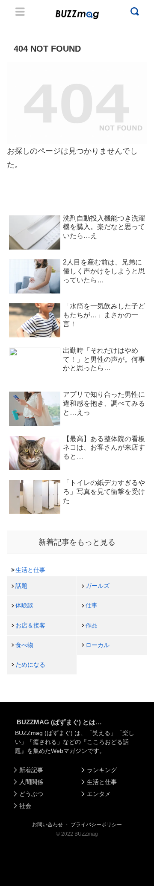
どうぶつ (31, 793)
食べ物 (24, 645)
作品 (92, 625)
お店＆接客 (30, 625)
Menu (20, 11)
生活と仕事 (30, 569)
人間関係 (31, 782)
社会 (25, 805)
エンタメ (99, 793)
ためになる (30, 664)
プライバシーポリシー (96, 825)
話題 (21, 585)
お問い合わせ (47, 825)
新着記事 (31, 770)
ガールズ (98, 585)
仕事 (92, 605)
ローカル (98, 645)
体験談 (24, 605)
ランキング (102, 770)
